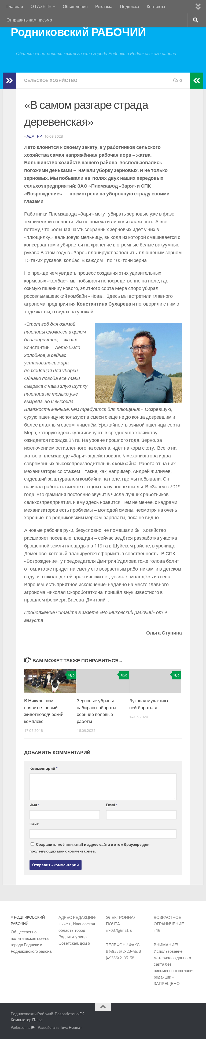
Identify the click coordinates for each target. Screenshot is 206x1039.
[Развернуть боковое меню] (9, 81)
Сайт (34, 824)
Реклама (103, 6)
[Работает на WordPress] (33, 1027)
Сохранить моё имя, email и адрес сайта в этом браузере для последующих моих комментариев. (89, 848)
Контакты (156, 6)
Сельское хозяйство (50, 80)
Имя (34, 805)
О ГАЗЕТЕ (41, 6)
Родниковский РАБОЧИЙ (78, 32)
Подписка (129, 6)
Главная (14, 6)
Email (111, 805)
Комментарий (44, 768)
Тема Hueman (71, 1028)
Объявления (75, 6)
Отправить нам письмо (29, 20)
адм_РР (34, 136)
